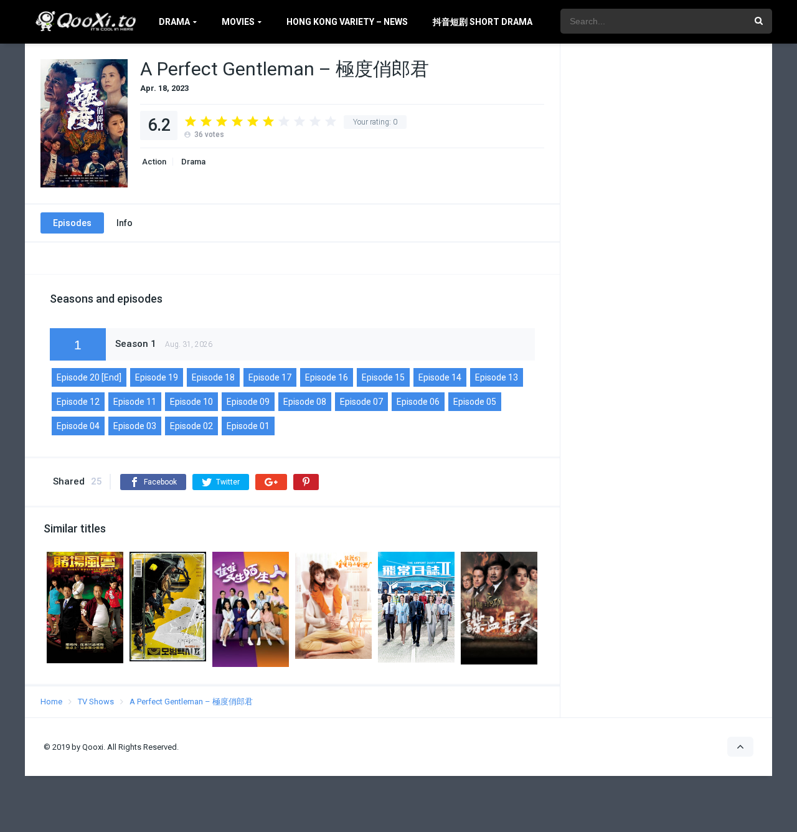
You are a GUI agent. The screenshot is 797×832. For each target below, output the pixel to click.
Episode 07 (361, 402)
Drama (174, 22)
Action (153, 162)
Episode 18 (213, 377)
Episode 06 (418, 402)
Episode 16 (326, 377)
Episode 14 (439, 377)
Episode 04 (78, 426)
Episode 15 (383, 377)
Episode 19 (156, 377)
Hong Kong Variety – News (347, 22)
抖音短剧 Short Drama (482, 22)
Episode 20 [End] (89, 377)
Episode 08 (304, 402)
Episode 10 (191, 402)
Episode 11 (134, 402)
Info (124, 223)
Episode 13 (496, 377)
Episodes (72, 223)
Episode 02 (191, 426)
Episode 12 (78, 402)
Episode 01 (248, 426)
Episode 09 (248, 402)
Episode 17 (269, 377)
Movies (238, 22)
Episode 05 (474, 402)
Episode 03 (134, 426)
